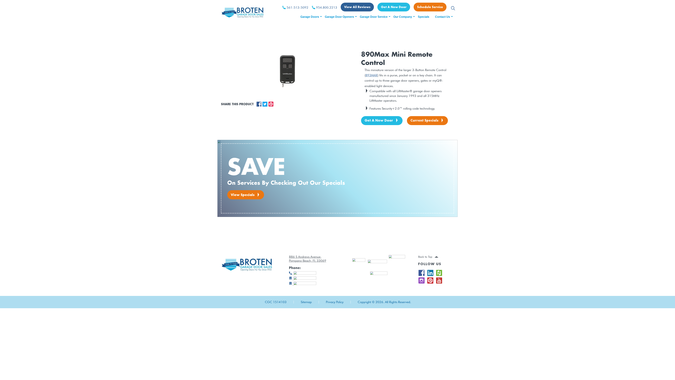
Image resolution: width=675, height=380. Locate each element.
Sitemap (306, 302)
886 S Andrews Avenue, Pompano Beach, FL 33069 (307, 258)
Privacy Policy (334, 302)
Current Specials (424, 120)
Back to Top (425, 256)
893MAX (371, 75)
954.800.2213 (326, 7)
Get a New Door (394, 7)
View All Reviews (357, 7)
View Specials (243, 195)
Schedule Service (430, 7)
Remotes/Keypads (245, 41)
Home (225, 41)
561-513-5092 (297, 7)
